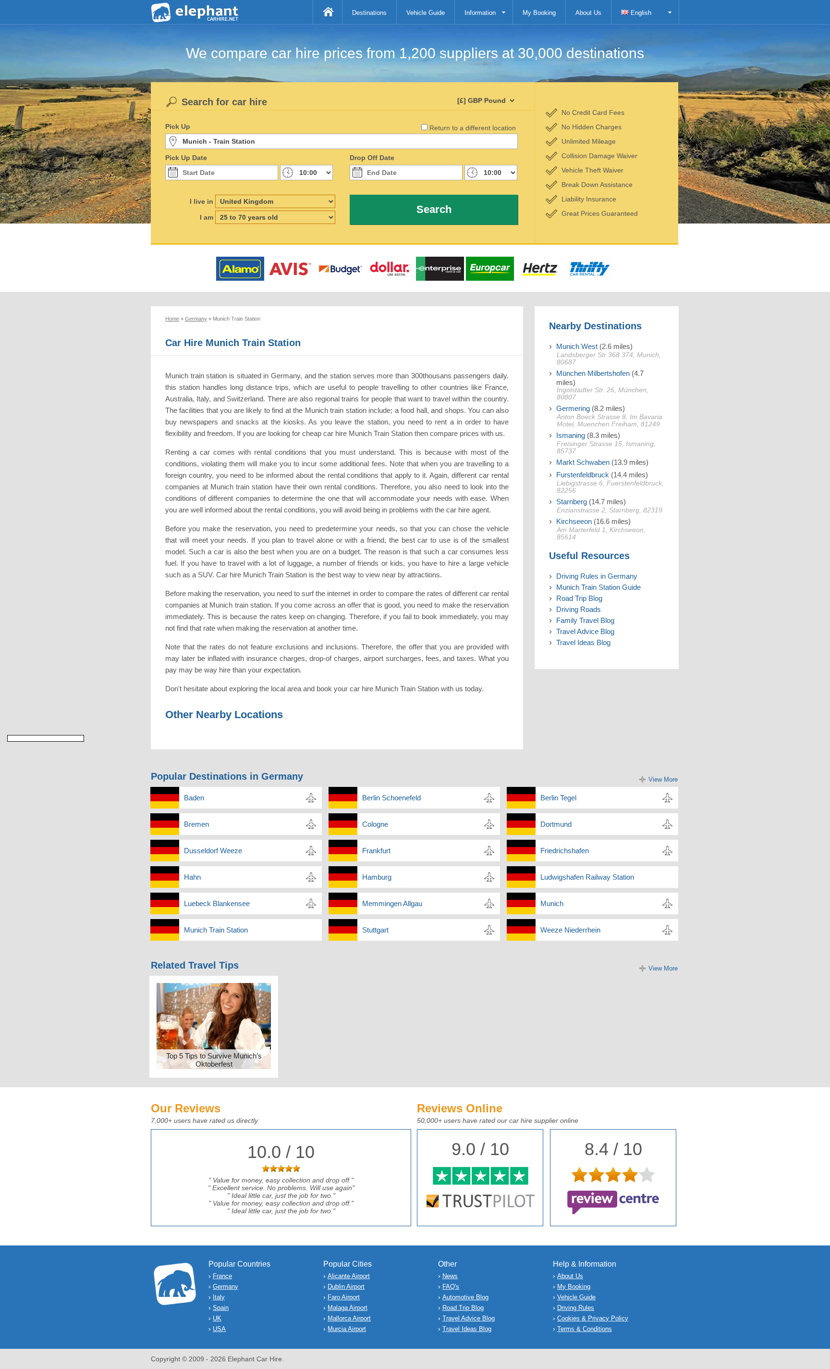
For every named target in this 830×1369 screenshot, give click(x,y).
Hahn (192, 877)
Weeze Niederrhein (570, 930)
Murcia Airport (347, 1328)
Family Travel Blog (585, 620)
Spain (221, 1307)
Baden (194, 798)
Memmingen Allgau (392, 903)
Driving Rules (575, 1307)
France (222, 1276)
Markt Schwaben (583, 462)
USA (219, 1328)
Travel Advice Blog (585, 631)
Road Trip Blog (579, 598)
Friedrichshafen (564, 850)
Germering (573, 408)
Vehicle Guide (425, 12)
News (450, 1276)
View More (663, 779)
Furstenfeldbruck (582, 475)
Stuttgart (375, 930)
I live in (201, 201)
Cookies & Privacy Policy (592, 1318)
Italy (219, 1297)
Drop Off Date (372, 158)
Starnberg (571, 502)
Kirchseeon (574, 521)
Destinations (369, 12)
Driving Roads (578, 609)
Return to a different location (472, 128)
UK (217, 1318)
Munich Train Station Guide (598, 587)
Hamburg (376, 877)
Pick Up (177, 126)
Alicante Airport (349, 1276)
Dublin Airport (346, 1286)
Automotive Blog (465, 1297)
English (640, 12)
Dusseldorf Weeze (213, 850)
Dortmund (556, 824)
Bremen (196, 824)
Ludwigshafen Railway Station (587, 877)
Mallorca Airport (349, 1318)
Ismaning (570, 435)
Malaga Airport (347, 1307)
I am (206, 217)
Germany (225, 1286)
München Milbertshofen (593, 373)
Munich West (577, 346)
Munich (551, 903)
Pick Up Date (186, 158)
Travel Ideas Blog (583, 642)
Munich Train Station (216, 930)
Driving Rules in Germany (596, 576)
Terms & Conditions (584, 1328)
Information (480, 12)
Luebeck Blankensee (217, 903)
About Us (588, 12)
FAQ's (450, 1286)
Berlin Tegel (558, 798)
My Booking (539, 12)
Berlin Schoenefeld (391, 798)
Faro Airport (344, 1297)
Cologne (375, 824)
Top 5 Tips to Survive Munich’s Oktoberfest (214, 1060)
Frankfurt (376, 850)
